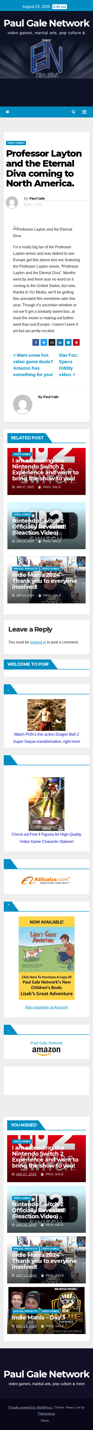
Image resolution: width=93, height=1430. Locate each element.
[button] (73, 112)
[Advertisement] (30, 1079)
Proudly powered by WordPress (31, 1407)
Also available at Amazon (46, 1007)
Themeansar (46, 1413)
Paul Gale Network (46, 23)
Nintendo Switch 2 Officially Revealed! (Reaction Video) (39, 526)
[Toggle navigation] (84, 112)
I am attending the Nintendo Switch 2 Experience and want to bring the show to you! (45, 469)
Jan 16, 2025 (26, 1225)
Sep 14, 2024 (26, 1275)
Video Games (16, 143)
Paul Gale (37, 198)
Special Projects (26, 568)
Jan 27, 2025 (26, 1174)
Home (45, 1420)
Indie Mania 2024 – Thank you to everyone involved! (44, 580)
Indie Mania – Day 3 (38, 1317)
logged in (38, 642)
